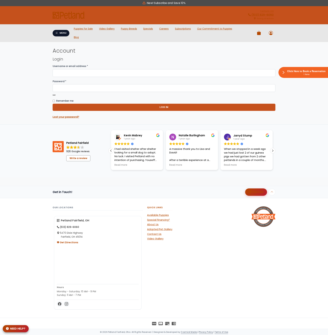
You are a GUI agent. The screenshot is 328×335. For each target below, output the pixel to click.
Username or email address (76, 66)
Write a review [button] (78, 158)
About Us (153, 224)
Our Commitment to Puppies (214, 28)
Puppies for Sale (83, 28)
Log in (164, 107)
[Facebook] (59, 304)
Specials (148, 28)
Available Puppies (158, 215)
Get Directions (68, 242)
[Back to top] (272, 192)
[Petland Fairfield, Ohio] (69, 15)
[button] (272, 150)
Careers (164, 28)
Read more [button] (120, 165)
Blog (76, 37)
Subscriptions (183, 28)
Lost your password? (66, 117)
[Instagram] (66, 304)
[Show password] (54, 94)
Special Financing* (158, 220)
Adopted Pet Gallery (159, 229)
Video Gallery (107, 28)
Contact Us (154, 234)
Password (65, 81)
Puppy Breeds (129, 28)
